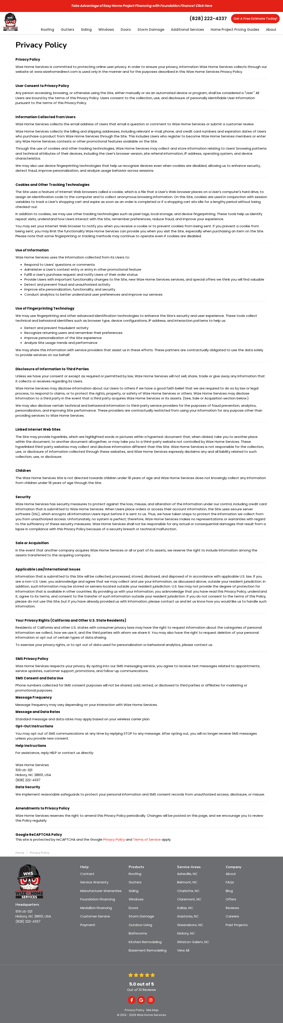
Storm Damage (141, 916)
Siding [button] (86, 29)
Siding (133, 890)
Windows (136, 899)
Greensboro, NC (190, 925)
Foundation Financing (97, 899)
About (231, 873)
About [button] (271, 29)
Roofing (135, 873)
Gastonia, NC (188, 916)
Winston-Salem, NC (193, 942)
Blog (229, 890)
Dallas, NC (185, 907)
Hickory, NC (186, 933)
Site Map (152, 1010)
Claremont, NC (189, 899)
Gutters (135, 882)
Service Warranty (94, 882)
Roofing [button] (47, 29)
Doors (133, 907)
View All (183, 950)
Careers (232, 916)
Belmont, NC (187, 882)
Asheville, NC (187, 873)
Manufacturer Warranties (101, 890)
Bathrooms (138, 933)
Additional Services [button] (187, 29)
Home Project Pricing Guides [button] (235, 29)
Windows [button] (106, 29)
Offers (231, 899)
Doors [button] (126, 29)
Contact (87, 873)
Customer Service (95, 916)
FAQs (230, 882)
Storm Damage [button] (151, 29)
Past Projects (237, 925)
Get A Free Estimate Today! (255, 18)
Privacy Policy (114, 839)
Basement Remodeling (147, 950)
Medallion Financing (96, 907)
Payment (87, 925)
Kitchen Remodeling (145, 942)
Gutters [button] (67, 29)
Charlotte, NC (188, 890)
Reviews (232, 907)
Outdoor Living (140, 925)
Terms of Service (147, 839)
